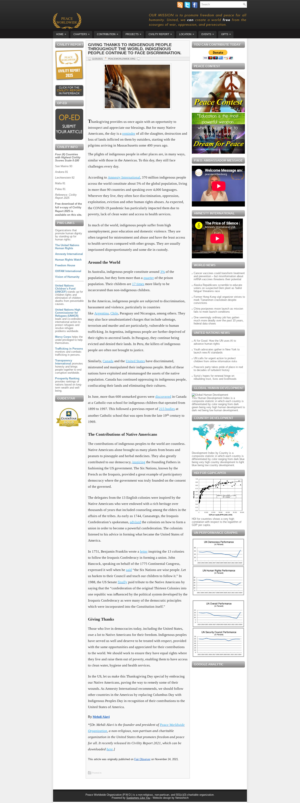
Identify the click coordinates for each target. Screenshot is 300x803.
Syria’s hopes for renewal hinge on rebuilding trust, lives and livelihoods (215, 377)
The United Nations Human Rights (67, 247)
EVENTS (207, 34)
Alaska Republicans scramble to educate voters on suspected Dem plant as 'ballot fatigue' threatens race (218, 288)
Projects (133, 34)
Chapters (81, 34)
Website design (162, 797)
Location (186, 34)
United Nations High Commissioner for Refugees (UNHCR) (67, 312)
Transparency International (63, 362)
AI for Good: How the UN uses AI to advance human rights (215, 342)
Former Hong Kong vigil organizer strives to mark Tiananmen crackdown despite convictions (219, 299)
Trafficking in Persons (69, 348)
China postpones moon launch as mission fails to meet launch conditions (218, 310)
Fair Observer (142, 759)
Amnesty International (69, 253)
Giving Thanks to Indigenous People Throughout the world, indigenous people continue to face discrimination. (134, 49)
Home (61, 34)
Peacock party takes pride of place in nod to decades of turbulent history (218, 368)
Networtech (182, 797)
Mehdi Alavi (101, 717)
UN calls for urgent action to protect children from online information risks (215, 360)
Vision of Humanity (67, 276)
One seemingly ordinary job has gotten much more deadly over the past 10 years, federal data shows (219, 320)
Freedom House (65, 265)
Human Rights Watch (68, 259)
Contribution (107, 34)
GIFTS (226, 34)
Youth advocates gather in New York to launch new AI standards (217, 351)
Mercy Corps (63, 336)
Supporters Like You (138, 797)
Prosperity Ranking (67, 378)
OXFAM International (68, 271)
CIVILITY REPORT (160, 34)
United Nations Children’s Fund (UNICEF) (65, 288)
